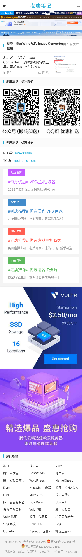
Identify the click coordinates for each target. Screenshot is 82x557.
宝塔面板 (9, 524)
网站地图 (41, 541)
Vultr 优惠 (10, 516)
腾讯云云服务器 (14, 502)
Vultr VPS (36, 495)
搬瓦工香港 (63, 531)
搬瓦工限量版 (12, 509)
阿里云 (60, 473)
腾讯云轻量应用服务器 (15, 480)
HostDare (36, 502)
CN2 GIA (35, 524)
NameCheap (64, 480)
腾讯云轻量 (63, 509)
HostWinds (37, 473)
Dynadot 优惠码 (40, 531)
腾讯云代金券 (64, 516)
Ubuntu (8, 531)
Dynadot (9, 487)
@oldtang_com (25, 160)
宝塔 (58, 524)
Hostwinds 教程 (40, 487)
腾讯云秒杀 (63, 495)
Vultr (58, 466)
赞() (43, 72)
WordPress (37, 480)
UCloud (60, 502)
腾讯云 (33, 466)
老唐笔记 (41, 5)
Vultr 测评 (36, 509)
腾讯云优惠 (11, 473)
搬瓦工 (7, 466)
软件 (7, 72)
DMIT (7, 495)
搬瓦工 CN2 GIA (66, 487)
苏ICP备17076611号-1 (64, 541)
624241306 (23, 153)
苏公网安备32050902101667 (43, 546)
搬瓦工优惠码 (38, 516)
